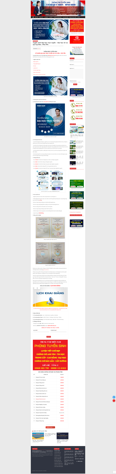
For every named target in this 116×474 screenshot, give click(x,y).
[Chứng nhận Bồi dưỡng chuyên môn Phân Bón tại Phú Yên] (73, 161)
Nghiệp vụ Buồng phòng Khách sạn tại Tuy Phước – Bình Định (62, 441)
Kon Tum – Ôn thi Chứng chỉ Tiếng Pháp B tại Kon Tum (38, 441)
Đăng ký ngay (49, 427)
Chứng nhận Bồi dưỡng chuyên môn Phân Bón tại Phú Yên (79, 163)
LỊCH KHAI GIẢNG (65, 17)
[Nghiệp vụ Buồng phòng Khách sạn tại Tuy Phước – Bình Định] (62, 433)
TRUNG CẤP (41, 17)
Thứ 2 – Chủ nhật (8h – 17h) (79, 456)
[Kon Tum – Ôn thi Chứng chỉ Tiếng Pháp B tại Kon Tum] (38, 433)
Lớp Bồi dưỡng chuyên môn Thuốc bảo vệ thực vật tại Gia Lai (79, 147)
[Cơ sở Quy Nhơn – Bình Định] (33, 17)
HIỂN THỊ (38, 48)
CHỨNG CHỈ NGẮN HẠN (57, 17)
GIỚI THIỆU (36, 17)
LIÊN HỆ (78, 17)
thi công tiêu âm (78, 212)
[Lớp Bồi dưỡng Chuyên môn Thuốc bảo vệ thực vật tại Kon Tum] (77, 126)
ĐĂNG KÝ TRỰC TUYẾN (72, 17)
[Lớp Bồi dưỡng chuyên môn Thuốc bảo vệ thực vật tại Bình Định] (73, 150)
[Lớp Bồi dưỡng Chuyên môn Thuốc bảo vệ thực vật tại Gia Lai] (73, 140)
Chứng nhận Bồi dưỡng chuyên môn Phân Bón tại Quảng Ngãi (79, 157)
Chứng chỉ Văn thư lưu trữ (40, 399)
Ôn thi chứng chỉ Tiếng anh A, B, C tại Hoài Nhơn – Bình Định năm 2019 (50, 434)
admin (77, 137)
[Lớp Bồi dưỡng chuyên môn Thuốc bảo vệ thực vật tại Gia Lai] (73, 145)
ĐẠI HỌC (51, 17)
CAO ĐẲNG (46, 17)
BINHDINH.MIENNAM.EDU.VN (36, 450)
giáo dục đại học (46, 269)
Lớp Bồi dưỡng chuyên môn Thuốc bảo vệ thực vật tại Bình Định (79, 152)
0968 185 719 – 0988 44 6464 (79, 458)
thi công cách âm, (72, 212)
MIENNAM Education (51, 55)
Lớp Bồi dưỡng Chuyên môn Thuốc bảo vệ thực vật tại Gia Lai (79, 141)
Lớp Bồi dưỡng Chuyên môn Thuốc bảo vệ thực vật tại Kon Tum (76, 135)
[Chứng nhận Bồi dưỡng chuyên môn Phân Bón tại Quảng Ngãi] (73, 155)
